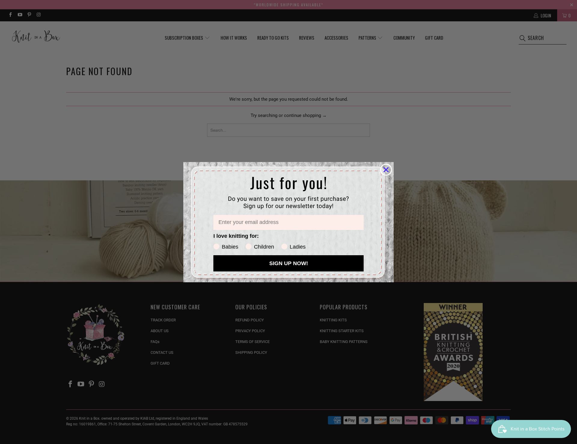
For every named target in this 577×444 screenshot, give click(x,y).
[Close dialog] (386, 169)
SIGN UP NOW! (288, 263)
